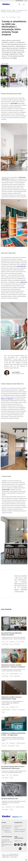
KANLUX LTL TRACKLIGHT (7, 398)
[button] (26, 0)
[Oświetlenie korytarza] (14, 687)
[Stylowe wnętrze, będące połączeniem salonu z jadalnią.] (14, 623)
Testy (7, 641)
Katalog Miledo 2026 (5, 839)
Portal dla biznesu (19, 0)
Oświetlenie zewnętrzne (14, 673)
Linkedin (20, 848)
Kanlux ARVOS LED (21, 266)
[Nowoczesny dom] (14, 724)
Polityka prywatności (13, 854)
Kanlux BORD (14, 103)
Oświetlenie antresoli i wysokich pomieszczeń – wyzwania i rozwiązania (13, 666)
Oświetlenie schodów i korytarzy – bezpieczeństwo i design (11, 698)
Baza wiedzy (9, 10)
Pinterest (25, 844)
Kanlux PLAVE (23, 282)
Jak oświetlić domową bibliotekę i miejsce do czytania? (11, 634)
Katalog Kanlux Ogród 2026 (19, 831)
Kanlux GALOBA (5, 489)
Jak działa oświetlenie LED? (9, 798)
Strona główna (3, 10)
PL (26, 0)
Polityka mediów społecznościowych (10, 855)
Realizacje (16, 827)
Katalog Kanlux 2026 (18, 825)
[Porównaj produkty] (26, 859)
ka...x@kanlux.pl (7, 828)
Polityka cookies (5, 857)
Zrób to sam (22, 641)
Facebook (15, 844)
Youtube (21, 844)
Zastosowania (12, 641)
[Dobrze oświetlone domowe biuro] (14, 757)
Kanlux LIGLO (22, 177)
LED (7, 17)
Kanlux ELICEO (5, 179)
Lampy (3, 17)
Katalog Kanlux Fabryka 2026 (19, 829)
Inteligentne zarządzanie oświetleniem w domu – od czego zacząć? (13, 734)
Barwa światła (16, 644)
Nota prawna (14, 857)
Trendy (19, 17)
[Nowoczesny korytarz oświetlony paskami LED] (14, 789)
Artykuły (13, 10)
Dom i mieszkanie (12, 17)
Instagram (18, 844)
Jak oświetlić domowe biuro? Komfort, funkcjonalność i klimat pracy (13, 767)
